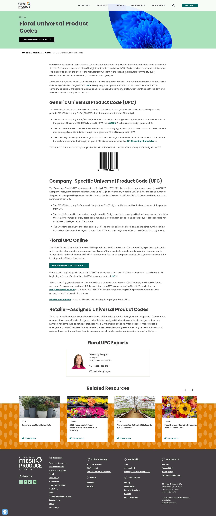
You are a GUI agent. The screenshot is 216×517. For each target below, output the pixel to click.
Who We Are (160, 6)
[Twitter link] (25, 482)
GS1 (88, 85)
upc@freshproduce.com (62, 289)
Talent (51, 504)
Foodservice (54, 481)
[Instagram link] (34, 482)
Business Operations (57, 470)
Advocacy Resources (57, 463)
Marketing (53, 489)
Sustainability (55, 500)
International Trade (57, 485)
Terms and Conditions (171, 475)
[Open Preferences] (5, 512)
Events (121, 6)
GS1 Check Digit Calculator (140, 141)
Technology (54, 507)
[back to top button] (210, 502)
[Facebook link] (21, 482)
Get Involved (129, 468)
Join (126, 464)
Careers (127, 494)
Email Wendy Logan (101, 371)
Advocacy (104, 6)
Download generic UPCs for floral (67, 265)
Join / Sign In (190, 5)
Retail (51, 493)
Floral (51, 474)
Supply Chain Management (60, 496)
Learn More (30, 438)
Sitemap (165, 464)
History (127, 483)
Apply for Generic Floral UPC (35, 39)
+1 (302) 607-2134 (101, 366)
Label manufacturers (60, 299)
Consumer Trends (56, 467)
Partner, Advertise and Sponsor (137, 472)
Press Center (129, 486)
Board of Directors (132, 490)
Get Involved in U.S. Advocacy (99, 472)
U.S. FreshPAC (92, 468)
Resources (85, 6)
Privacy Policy (167, 472)
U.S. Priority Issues (94, 464)
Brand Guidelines (131, 497)
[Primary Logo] (24, 5)
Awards (90, 486)
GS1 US (112, 123)
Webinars (90, 483)
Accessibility (167, 468)
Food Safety (54, 478)
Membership (139, 6)
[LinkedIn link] (30, 482)
